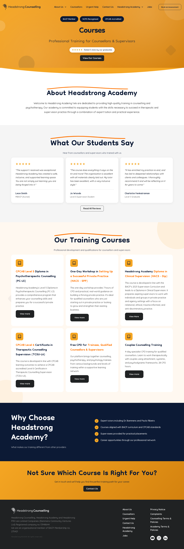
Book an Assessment (169, 7)
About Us (127, 509)
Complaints (156, 514)
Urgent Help (92, 7)
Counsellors (76, 7)
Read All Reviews (92, 208)
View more (25, 314)
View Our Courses (92, 58)
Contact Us (108, 7)
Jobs (149, 7)
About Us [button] (58, 7)
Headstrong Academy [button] (128, 7)
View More (134, 316)
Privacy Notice (157, 509)
